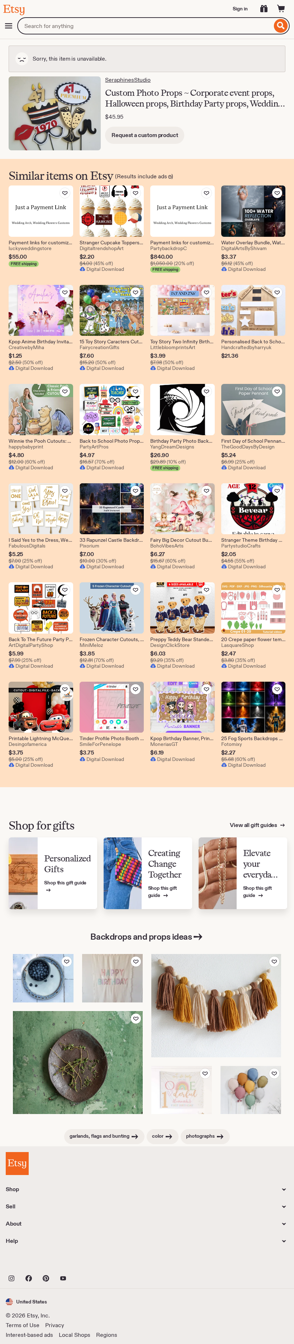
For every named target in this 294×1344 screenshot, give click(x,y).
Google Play (84, 1262)
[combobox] (144, 25)
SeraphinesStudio (128, 79)
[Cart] (281, 8)
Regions (106, 1334)
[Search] (281, 25)
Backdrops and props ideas (141, 936)
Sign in (240, 8)
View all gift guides (254, 825)
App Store (30, 1262)
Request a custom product (145, 135)
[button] (26, 1301)
